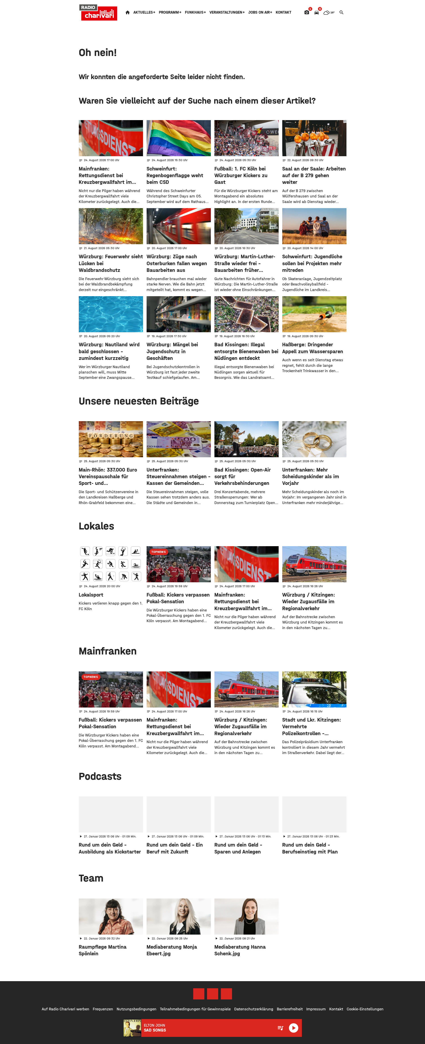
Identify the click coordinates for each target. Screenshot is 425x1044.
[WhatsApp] (226, 993)
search (341, 12)
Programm (169, 12)
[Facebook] (198, 993)
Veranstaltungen (225, 12)
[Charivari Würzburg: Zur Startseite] (98, 12)
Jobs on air (259, 12)
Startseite (127, 12)
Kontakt (283, 12)
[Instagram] (212, 993)
